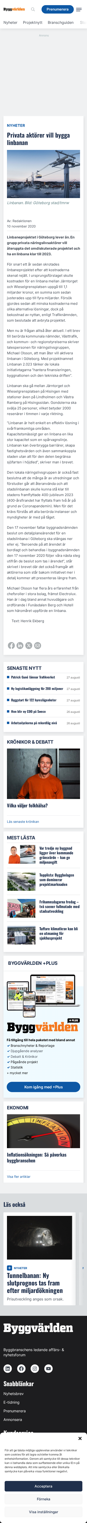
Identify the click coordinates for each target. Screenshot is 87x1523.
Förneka (43, 1499)
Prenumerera (14, 1411)
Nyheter (10, 22)
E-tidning (11, 1402)
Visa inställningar (43, 1512)
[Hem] (15, 9)
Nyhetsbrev (13, 1393)
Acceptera (43, 1486)
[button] (80, 1438)
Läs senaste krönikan (23, 822)
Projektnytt (32, 22)
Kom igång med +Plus (43, 1087)
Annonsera (12, 1419)
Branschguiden (61, 22)
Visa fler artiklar (18, 1177)
